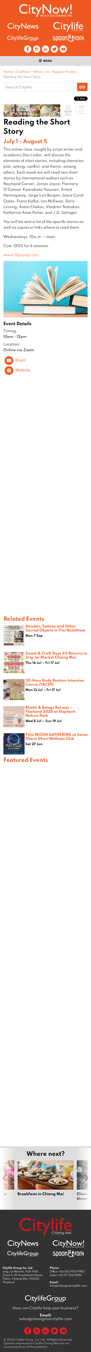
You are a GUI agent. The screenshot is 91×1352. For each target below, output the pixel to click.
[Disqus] (45, 441)
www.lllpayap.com (21, 254)
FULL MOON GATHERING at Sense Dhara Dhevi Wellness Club (56, 736)
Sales (66, 1275)
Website (22, 369)
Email (20, 359)
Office (67, 1271)
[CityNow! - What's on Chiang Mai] (45, 10)
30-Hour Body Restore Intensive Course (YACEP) (54, 682)
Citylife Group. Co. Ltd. (30, 1339)
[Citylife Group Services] (23, 38)
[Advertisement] (45, 954)
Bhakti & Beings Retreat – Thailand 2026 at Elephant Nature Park (50, 711)
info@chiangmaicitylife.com (68, 1285)
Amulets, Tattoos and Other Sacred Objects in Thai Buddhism (55, 627)
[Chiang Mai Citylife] (68, 27)
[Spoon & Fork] (68, 38)
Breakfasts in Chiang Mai (45, 1180)
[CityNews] (23, 27)
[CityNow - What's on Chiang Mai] (68, 1244)
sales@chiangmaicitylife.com (45, 1317)
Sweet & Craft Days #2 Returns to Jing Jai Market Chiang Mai (56, 655)
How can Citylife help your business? (45, 1307)
